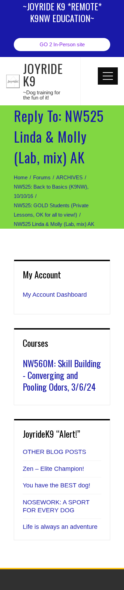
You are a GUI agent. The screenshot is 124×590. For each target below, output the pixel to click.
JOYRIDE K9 (43, 74)
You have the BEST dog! (56, 485)
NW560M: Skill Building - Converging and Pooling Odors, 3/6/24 (62, 374)
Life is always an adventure (60, 526)
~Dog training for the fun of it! (41, 95)
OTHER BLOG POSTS (54, 451)
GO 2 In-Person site (62, 44)
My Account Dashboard (55, 294)
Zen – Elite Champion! (53, 468)
